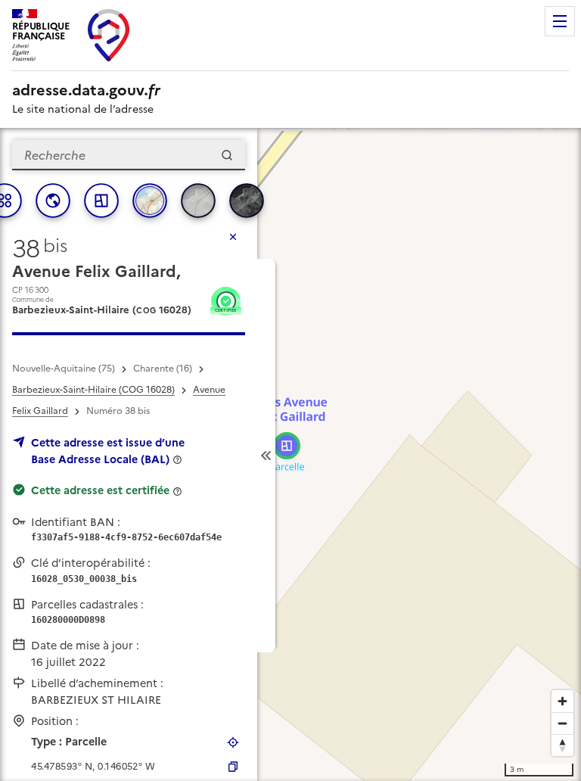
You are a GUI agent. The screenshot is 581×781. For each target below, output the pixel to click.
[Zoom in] (562, 701)
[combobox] (128, 155)
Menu (560, 21)
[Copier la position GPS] (233, 767)
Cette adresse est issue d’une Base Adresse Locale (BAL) (108, 451)
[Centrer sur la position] (233, 742)
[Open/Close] (266, 455)
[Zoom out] (562, 723)
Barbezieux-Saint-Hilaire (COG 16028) (93, 390)
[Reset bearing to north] (562, 745)
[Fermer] (233, 237)
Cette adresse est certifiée (100, 490)
